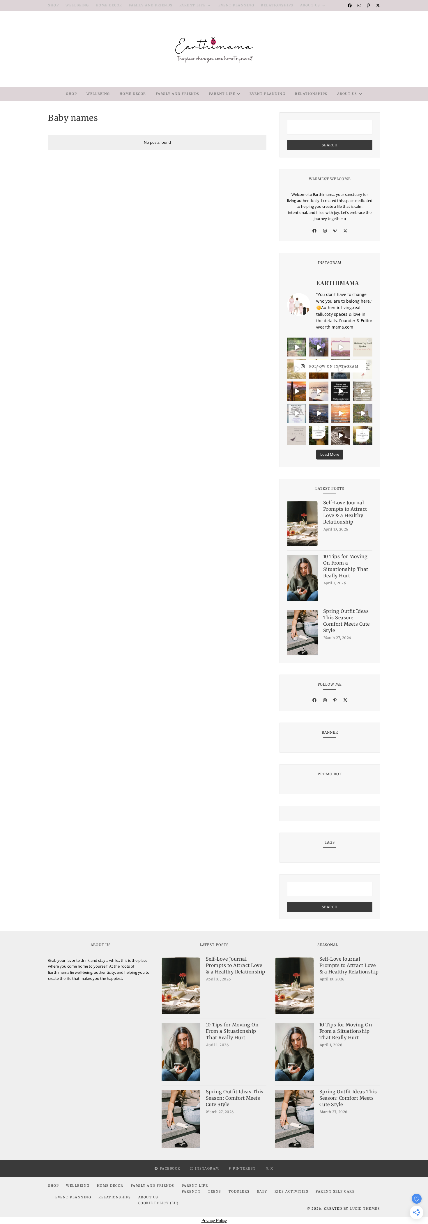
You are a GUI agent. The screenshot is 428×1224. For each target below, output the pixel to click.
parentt (191, 1191)
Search (330, 145)
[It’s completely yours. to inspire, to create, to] (318, 391)
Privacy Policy (214, 1220)
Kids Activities (292, 1191)
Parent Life (192, 5)
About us (310, 5)
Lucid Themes (365, 1209)
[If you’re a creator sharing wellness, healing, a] (341, 347)
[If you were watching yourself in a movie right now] (296, 391)
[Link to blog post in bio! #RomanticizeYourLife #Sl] (362, 435)
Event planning (236, 5)
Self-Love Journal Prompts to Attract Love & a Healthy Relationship (345, 512)
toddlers (239, 1191)
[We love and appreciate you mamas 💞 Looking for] (362, 347)
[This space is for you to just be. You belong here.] (341, 413)
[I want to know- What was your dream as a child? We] (296, 347)
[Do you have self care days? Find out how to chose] (318, 413)
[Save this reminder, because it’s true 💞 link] (296, 413)
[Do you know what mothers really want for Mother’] (296, 369)
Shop (53, 5)
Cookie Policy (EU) (158, 1203)
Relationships (277, 5)
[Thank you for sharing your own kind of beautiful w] (341, 369)
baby (262, 1191)
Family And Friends (151, 5)
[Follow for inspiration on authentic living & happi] (318, 435)
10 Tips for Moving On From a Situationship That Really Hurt (345, 566)
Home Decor (109, 5)
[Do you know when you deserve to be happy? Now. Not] (318, 347)
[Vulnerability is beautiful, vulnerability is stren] (362, 413)
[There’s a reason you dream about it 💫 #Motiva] (318, 369)
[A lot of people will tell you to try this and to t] (362, 391)
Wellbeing (77, 5)
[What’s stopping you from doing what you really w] (341, 391)
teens (214, 1191)
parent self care (335, 1191)
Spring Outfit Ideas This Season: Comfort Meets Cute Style (346, 620)
